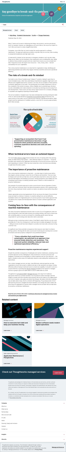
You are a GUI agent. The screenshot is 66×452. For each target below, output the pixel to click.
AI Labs (4, 417)
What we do (5, 409)
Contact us (4, 429)
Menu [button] (61, 1)
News (3, 420)
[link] (58, 373)
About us (4, 406)
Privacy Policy (38, 449)
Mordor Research (31, 268)
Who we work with (6, 414)
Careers (4, 426)
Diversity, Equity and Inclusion (9, 423)
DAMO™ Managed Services (30, 274)
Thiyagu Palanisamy (43, 35)
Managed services (7, 30)
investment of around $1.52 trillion (36, 96)
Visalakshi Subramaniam (24, 35)
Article (22, 30)
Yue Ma (34, 35)
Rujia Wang (13, 35)
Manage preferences (58, 447)
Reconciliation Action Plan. (15, 397)
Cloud (16, 30)
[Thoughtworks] (6, 1)
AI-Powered (20, 274)
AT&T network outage (20, 158)
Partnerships (5, 412)
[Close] (64, 444)
